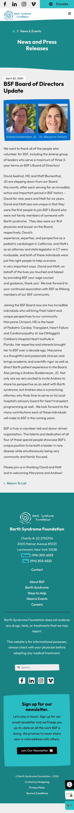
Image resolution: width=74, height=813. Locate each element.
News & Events (30, 31)
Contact (37, 570)
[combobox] (37, 667)
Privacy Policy (37, 787)
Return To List (16, 483)
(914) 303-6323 (42, 555)
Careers (37, 604)
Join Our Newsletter (34, 750)
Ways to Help (37, 593)
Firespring (43, 782)
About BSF (37, 582)
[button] (69, 13)
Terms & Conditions (37, 793)
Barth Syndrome (37, 587)
